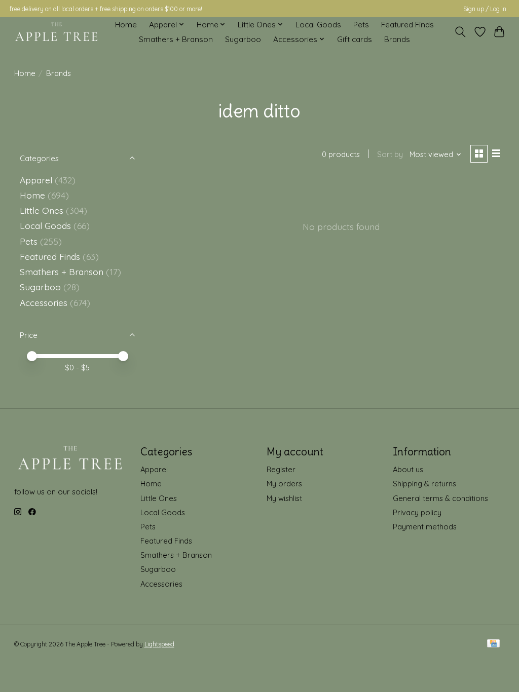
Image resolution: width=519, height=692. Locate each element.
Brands (397, 39)
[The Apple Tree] (56, 32)
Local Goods (318, 24)
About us (408, 469)
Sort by (390, 154)
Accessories (43, 302)
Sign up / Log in (484, 9)
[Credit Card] (493, 644)
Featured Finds (407, 24)
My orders (284, 483)
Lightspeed (159, 644)
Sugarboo (243, 39)
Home (126, 24)
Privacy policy (417, 512)
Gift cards (354, 39)
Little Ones (41, 210)
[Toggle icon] (460, 32)
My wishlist (284, 498)
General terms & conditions (440, 498)
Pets (361, 24)
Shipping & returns (424, 483)
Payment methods (425, 526)
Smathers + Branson (176, 39)
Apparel (36, 179)
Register (281, 469)
